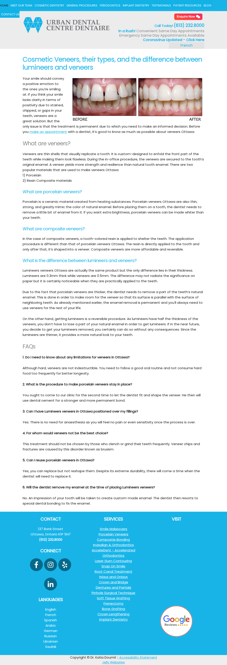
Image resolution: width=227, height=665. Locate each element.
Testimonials (161, 5)
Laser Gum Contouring (113, 560)
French (186, 45)
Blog (207, 5)
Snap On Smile (113, 566)
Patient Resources (187, 5)
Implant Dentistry (136, 5)
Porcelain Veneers (113, 534)
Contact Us (10, 14)
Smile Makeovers (113, 529)
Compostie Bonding (113, 539)
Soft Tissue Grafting (113, 598)
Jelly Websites (113, 662)
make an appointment (48, 131)
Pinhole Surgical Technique (113, 592)
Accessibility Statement (138, 657)
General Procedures (82, 5)
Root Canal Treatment (113, 571)
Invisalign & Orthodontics (113, 545)
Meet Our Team (21, 5)
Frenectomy (113, 603)
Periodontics (110, 5)
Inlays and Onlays (113, 576)
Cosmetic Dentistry (49, 5)
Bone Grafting (113, 608)
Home (4, 5)
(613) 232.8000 (189, 25)
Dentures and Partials (113, 587)
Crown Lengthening (113, 614)
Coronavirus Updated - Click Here (173, 39)
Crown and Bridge (113, 582)
